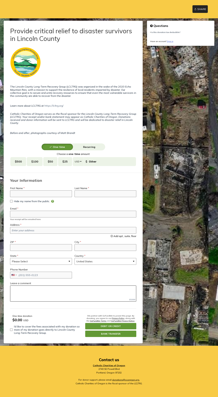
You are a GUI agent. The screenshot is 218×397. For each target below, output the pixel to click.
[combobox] (14, 275)
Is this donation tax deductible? (165, 32)
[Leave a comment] (73, 293)
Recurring (89, 147)
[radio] (59, 147)
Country (79, 255)
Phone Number (19, 269)
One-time (59, 147)
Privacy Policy (118, 318)
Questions (160, 26)
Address (15, 224)
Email (13, 208)
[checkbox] (30, 201)
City (77, 242)
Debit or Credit (111, 326)
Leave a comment (20, 283)
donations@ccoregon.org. (126, 379)
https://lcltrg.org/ (54, 105)
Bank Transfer (110, 333)
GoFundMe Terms (98, 321)
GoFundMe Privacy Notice (123, 321)
